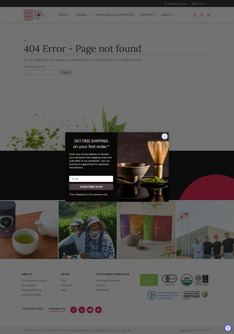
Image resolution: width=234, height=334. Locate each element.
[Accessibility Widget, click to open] (228, 328)
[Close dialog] (164, 136)
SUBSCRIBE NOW (91, 187)
